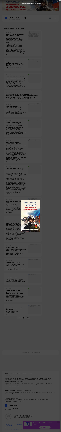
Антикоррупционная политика (13, 424)
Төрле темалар (36, 352)
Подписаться (45, 427)
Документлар (24, 352)
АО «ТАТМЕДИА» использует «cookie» (15, 425)
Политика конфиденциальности (13, 429)
